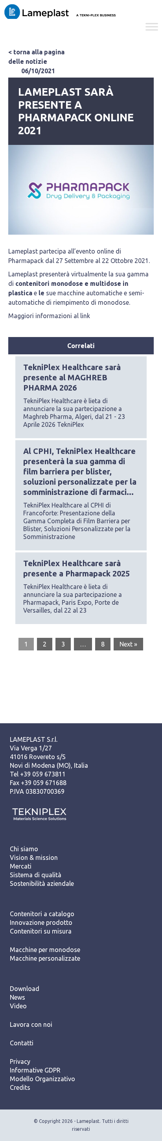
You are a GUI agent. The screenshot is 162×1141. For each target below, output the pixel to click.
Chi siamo (24, 848)
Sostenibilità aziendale (42, 883)
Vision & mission (34, 857)
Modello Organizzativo (42, 1078)
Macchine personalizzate (45, 958)
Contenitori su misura (41, 931)
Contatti (21, 1043)
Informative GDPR (35, 1070)
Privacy (20, 1061)
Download (24, 988)
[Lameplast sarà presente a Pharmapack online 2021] (81, 190)
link (85, 315)
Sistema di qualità (35, 874)
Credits (20, 1087)
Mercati (20, 866)
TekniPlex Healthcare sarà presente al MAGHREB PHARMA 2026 (72, 377)
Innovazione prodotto (41, 922)
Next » (128, 644)
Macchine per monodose (45, 949)
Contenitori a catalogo (42, 913)
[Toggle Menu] (151, 26)
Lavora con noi (31, 1024)
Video (18, 1005)
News (17, 997)
